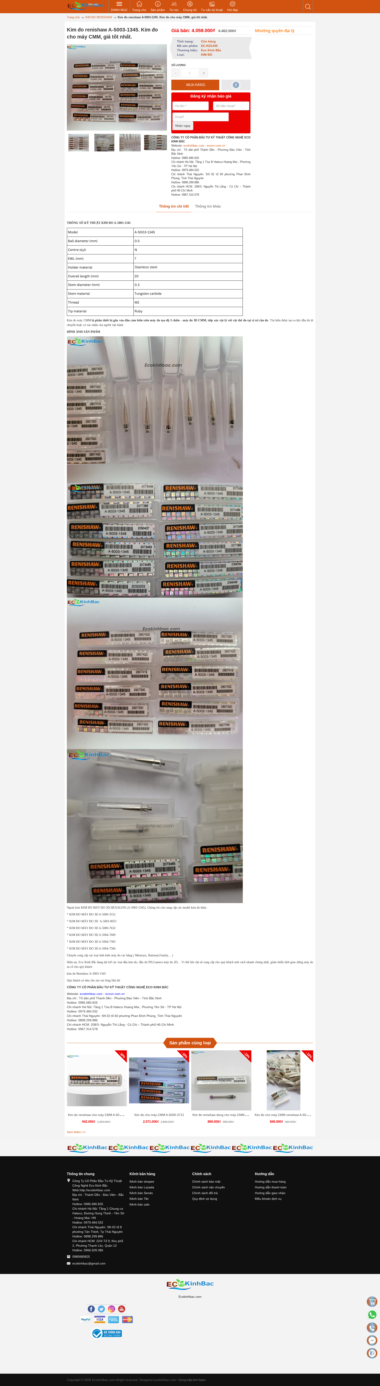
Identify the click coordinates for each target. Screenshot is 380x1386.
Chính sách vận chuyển (208, 1187)
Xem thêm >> (76, 1132)
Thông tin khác (208, 206)
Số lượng (178, 65)
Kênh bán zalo (140, 1204)
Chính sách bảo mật (206, 1181)
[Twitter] (101, 1309)
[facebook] (236, 85)
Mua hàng (97, 1082)
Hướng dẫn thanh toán (271, 1187)
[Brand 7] (251, 1148)
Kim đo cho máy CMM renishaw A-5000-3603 (286, 1115)
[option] (78, 142)
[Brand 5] (169, 1148)
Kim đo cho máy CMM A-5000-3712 (159, 1115)
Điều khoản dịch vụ (268, 1198)
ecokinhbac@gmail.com (89, 1263)
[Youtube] (121, 1309)
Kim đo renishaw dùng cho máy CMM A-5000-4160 (227, 1115)
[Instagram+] (111, 1309)
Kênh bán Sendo (141, 1193)
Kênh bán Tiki (139, 1198)
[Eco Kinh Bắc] (85, 5)
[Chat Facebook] (372, 1340)
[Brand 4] (128, 1148)
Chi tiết (96, 1082)
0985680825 (81, 1256)
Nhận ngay (182, 125)
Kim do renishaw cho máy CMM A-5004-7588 (99, 1115)
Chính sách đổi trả (205, 1193)
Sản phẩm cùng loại (190, 1042)
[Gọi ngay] (372, 1328)
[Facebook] (91, 1309)
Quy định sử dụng (204, 1198)
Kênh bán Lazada (142, 1187)
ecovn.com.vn (216, 145)
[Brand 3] (87, 1148)
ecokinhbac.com (193, 145)
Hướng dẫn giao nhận (270, 1193)
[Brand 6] (210, 1148)
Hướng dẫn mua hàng (270, 1181)
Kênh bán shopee (142, 1181)
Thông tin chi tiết (174, 206)
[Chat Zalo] (372, 1353)
